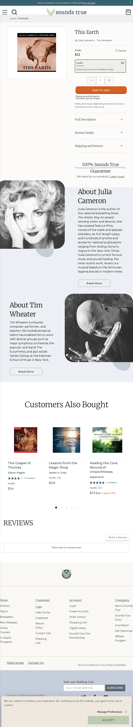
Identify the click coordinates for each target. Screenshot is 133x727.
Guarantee (42, 618)
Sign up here (88, 3)
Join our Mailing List (78, 682)
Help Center (43, 612)
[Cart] (128, 12)
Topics (4, 611)
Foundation (122, 625)
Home (13, 18)
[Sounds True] (66, 12)
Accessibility (120, 665)
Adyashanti (97, 477)
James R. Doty (57, 472)
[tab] (56, 507)
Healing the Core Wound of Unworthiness (104, 467)
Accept (108, 720)
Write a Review (117, 537)
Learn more (117, 176)
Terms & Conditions (87, 665)
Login (72, 605)
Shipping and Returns (89, 146)
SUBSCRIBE (115, 687)
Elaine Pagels (16, 472)
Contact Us (35, 663)
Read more (94, 283)
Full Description (85, 119)
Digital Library (77, 628)
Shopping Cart (78, 622)
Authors (5, 605)
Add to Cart (101, 90)
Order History (77, 617)
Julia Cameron (87, 40)
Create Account (78, 611)
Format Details (84, 132)
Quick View (25, 452)
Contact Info (43, 633)
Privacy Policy (105, 665)
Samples (122, 50)
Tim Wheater (104, 40)
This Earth (23, 18)
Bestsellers (6, 617)
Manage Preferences (109, 711)
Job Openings (123, 630)
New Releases (8, 622)
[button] (5, 12)
